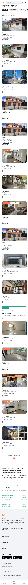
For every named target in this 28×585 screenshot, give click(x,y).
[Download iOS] (17, 558)
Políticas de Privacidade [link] (7, 566)
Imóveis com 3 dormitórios (7, 497)
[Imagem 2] (15, 56)
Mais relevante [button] (11, 15)
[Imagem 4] (17, 56)
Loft (2, 490)
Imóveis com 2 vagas (6, 506)
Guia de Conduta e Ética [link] (7, 571)
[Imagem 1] (14, 56)
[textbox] (14, 2)
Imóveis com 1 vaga (6, 504)
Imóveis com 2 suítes (6, 502)
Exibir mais (4, 480)
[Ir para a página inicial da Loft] (3, 2)
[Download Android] (7, 558)
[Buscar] (22, 2)
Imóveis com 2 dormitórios (7, 495)
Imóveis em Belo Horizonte (11, 490)
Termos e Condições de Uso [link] (8, 568)
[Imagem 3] (16, 56)
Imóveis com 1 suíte (6, 499)
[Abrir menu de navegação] (25, 2)
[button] (14, 536)
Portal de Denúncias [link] (6, 563)
